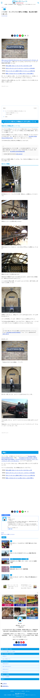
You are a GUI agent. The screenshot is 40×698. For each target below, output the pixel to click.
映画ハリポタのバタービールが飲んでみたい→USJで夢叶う (20, 73)
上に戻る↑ (4, 683)
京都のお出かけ (6, 669)
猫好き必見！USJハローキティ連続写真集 (19, 569)
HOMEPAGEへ (5, 686)
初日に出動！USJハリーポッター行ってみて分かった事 (19, 65)
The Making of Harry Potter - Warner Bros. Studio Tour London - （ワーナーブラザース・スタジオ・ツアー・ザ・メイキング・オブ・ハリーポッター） (20, 459)
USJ (3, 532)
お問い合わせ (27, 691)
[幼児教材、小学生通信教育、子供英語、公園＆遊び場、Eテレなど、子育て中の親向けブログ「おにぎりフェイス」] (20, 3)
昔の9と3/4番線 (9, 114)
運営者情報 (12, 691)
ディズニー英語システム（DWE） (9, 651)
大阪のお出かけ (6, 663)
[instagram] (21, 642)
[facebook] (15, 36)
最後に (6, 116)
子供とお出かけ (6, 661)
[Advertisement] (20, 25)
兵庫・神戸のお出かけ (7, 666)
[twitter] (12, 36)
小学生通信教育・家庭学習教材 (8, 653)
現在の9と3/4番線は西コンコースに (12, 112)
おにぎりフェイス (20, 693)
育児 (3, 679)
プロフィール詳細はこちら (20, 644)
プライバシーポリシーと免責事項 (19, 691)
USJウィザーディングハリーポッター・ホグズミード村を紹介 (20, 68)
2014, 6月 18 (19, 154)
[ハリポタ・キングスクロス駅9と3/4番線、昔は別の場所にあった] (17, 36)
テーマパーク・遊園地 (6, 534)
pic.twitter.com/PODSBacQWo (17, 151)
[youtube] (24, 642)
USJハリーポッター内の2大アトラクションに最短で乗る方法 (23, 553)
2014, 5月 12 (6, 334)
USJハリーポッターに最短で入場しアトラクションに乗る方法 (20, 71)
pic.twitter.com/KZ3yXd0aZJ (14, 332)
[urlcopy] (28, 36)
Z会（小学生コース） (7, 658)
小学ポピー (5, 656)
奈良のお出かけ (6, 671)
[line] (23, 36)
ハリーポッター (12, 534)
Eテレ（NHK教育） (6, 676)
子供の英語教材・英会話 (7, 649)
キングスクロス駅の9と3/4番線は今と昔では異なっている (15, 111)
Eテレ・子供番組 (6, 674)
